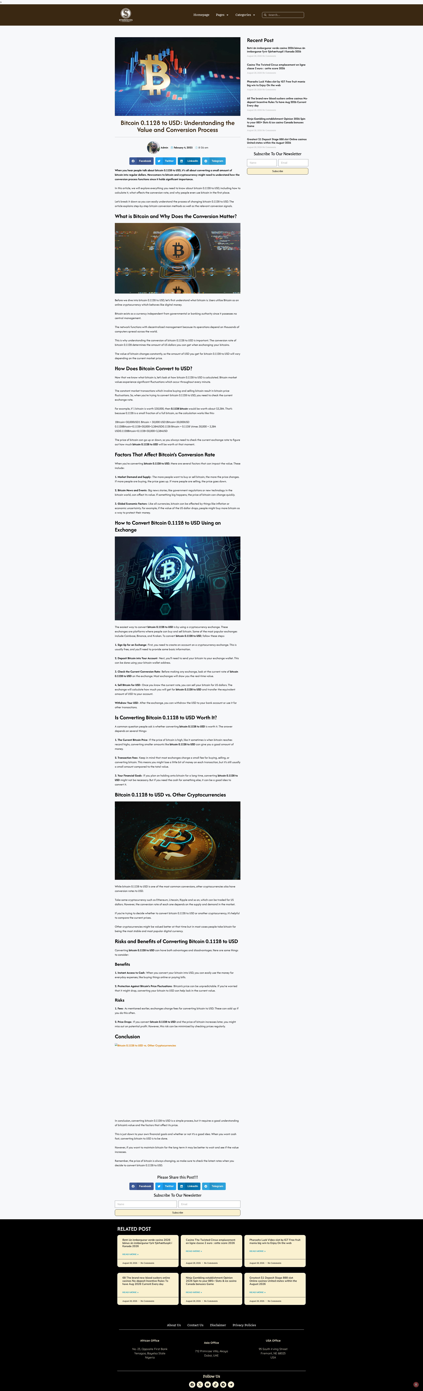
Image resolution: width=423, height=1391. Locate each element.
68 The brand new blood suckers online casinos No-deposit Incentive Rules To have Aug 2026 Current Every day (277, 101)
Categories (243, 15)
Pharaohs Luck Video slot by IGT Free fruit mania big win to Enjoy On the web (276, 83)
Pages (220, 15)
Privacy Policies (244, 1325)
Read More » (130, 1254)
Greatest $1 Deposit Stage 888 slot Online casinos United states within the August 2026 (277, 141)
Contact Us (195, 1325)
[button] (141, 161)
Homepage (201, 15)
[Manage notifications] (416, 1384)
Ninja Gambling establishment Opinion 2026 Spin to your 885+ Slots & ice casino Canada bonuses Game (276, 122)
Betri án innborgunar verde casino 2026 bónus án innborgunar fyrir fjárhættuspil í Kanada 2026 (276, 50)
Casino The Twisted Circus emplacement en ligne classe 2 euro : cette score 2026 (276, 66)
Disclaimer (218, 1325)
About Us (174, 1325)
